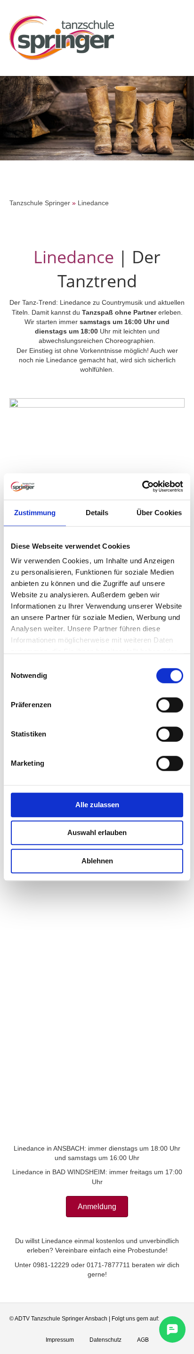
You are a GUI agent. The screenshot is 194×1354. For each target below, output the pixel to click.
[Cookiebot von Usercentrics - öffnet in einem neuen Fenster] (142, 486)
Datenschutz (105, 1340)
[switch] (169, 704)
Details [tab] (97, 513)
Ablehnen (97, 861)
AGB (143, 1340)
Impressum (60, 1340)
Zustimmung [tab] (35, 513)
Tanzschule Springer (39, 203)
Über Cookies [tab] (159, 513)
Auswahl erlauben (97, 832)
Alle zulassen (97, 805)
